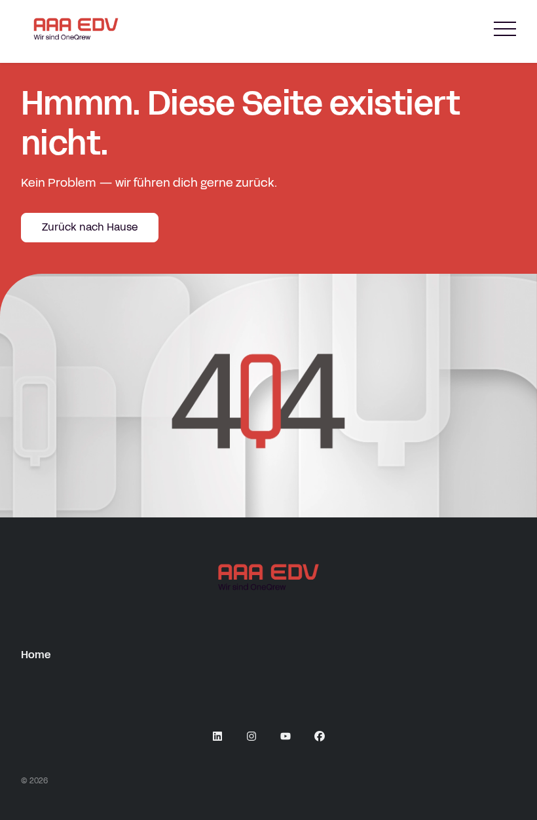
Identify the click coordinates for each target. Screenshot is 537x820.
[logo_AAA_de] (268, 577)
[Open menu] (505, 29)
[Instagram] (251, 736)
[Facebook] (319, 736)
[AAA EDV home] (76, 28)
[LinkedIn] (217, 736)
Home (35, 654)
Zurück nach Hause (90, 226)
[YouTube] (285, 736)
